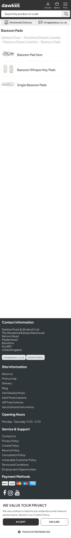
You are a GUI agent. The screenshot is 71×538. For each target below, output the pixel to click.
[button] (35, 532)
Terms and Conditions (15, 464)
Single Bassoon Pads (32, 85)
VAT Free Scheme (12, 402)
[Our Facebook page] (5, 494)
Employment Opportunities (19, 469)
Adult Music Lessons (14, 397)
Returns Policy (11, 450)
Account (47, 8)
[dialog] (35, 518)
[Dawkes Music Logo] (10, 4)
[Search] (66, 14)
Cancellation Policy (14, 455)
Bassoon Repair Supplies (20, 41)
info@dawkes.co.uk (14, 357)
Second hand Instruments (18, 407)
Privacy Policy (10, 440)
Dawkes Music (11, 37)
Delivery (7, 383)
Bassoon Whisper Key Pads (36, 70)
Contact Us (9, 436)
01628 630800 (35, 357)
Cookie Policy (10, 445)
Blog (5, 388)
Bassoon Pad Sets (29, 55)
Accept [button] (21, 521)
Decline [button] (54, 521)
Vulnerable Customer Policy (19, 460)
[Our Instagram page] (11, 494)
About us (7, 373)
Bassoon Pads (50, 41)
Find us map (9, 378)
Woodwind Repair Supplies (42, 37)
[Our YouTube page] (17, 494)
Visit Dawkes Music (13, 392)
